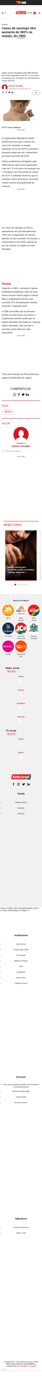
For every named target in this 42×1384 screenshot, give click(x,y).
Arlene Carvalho (16, 86)
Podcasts (21, 808)
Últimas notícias (21, 802)
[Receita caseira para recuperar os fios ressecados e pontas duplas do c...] (21, 555)
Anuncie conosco (21, 1102)
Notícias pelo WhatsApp (21, 1091)
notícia (8, 412)
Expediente (21, 972)
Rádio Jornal (21, 1233)
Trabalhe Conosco (21, 983)
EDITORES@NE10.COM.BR (26, 1366)
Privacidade (21, 955)
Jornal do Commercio (21, 1227)
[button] (15, 584)
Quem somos (21, 944)
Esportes (21, 814)
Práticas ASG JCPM (21, 950)
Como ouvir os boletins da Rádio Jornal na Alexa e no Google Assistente (21, 1086)
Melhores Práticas (21, 961)
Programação (21, 1097)
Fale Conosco (21, 978)
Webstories (13, 525)
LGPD (21, 966)
